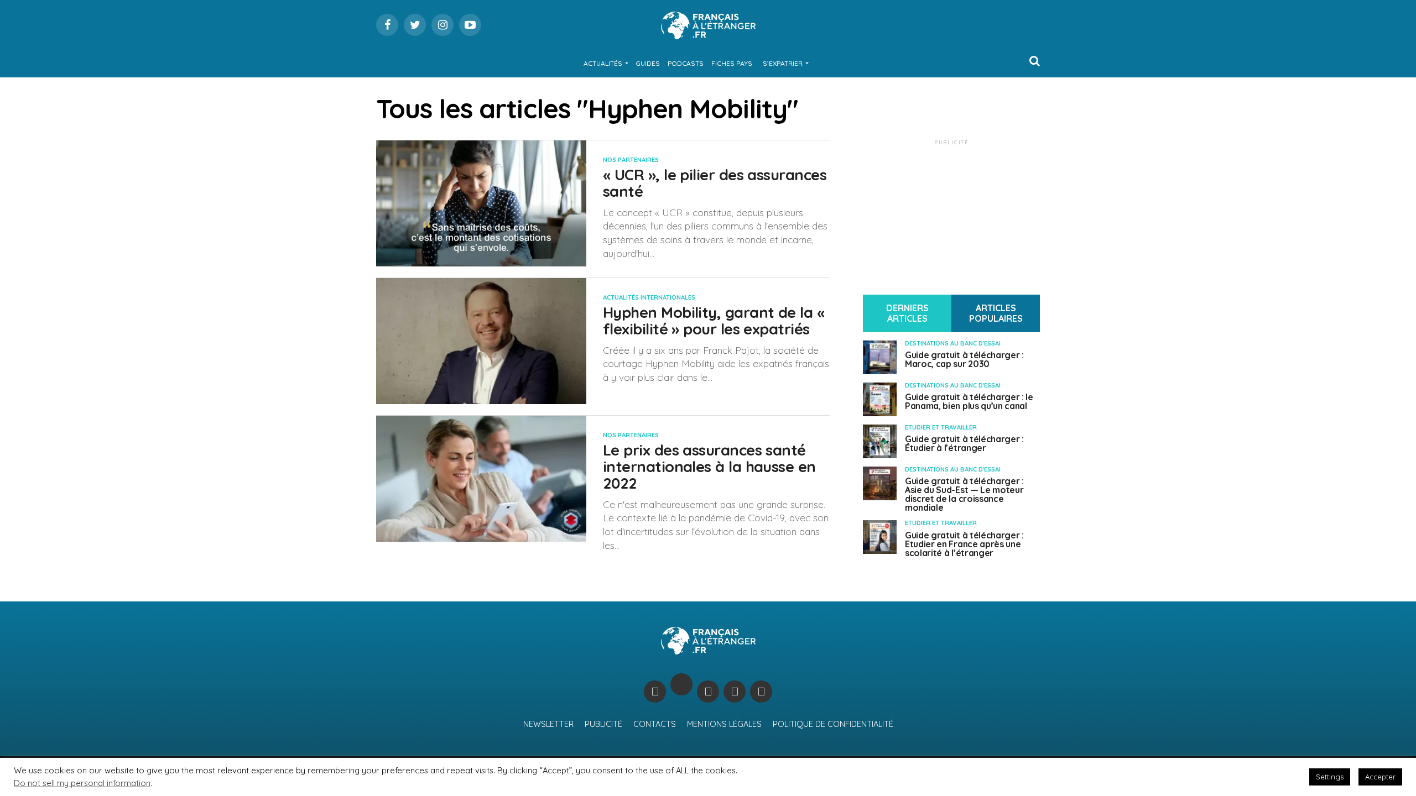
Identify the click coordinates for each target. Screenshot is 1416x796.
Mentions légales (724, 724)
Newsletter (548, 724)
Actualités (603, 63)
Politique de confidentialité (833, 724)
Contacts (654, 724)
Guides (648, 63)
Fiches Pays (731, 63)
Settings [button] (1330, 776)
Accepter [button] (1380, 776)
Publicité (603, 724)
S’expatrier (783, 63)
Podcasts (686, 63)
